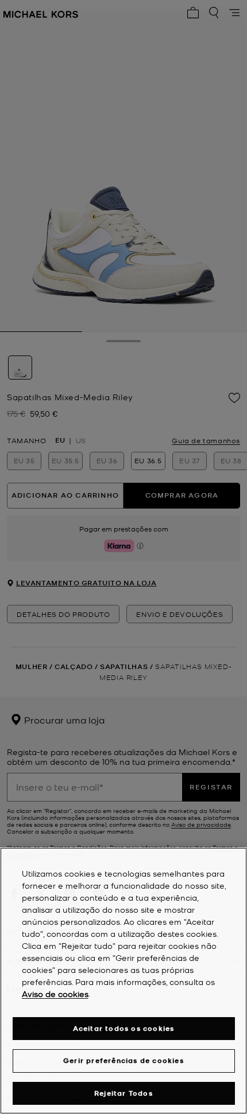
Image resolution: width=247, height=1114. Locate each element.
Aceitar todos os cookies (124, 1028)
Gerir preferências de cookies (123, 1060)
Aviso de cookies (55, 993)
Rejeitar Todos (123, 1093)
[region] (123, 980)
